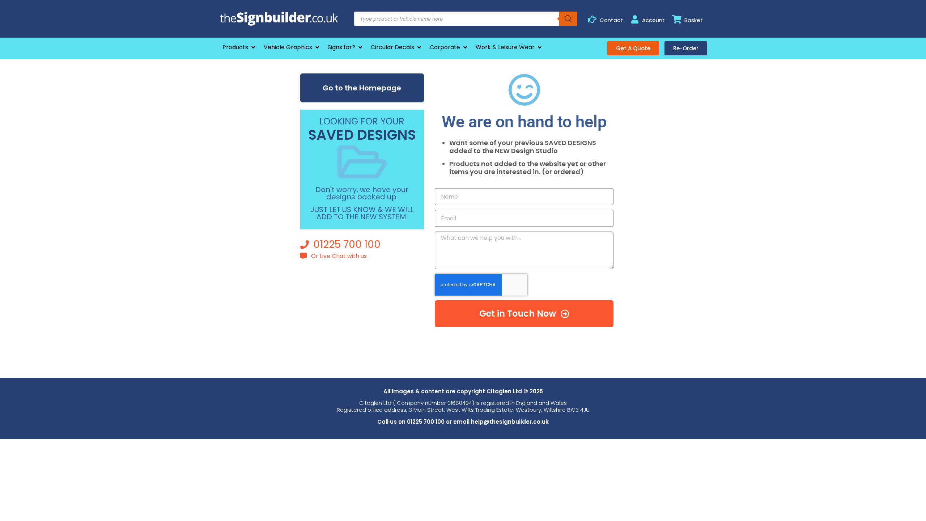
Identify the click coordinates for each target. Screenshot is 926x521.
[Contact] (592, 19)
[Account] (634, 19)
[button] (239, 47)
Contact (611, 20)
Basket (693, 20)
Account (653, 20)
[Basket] (677, 19)
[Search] (568, 19)
